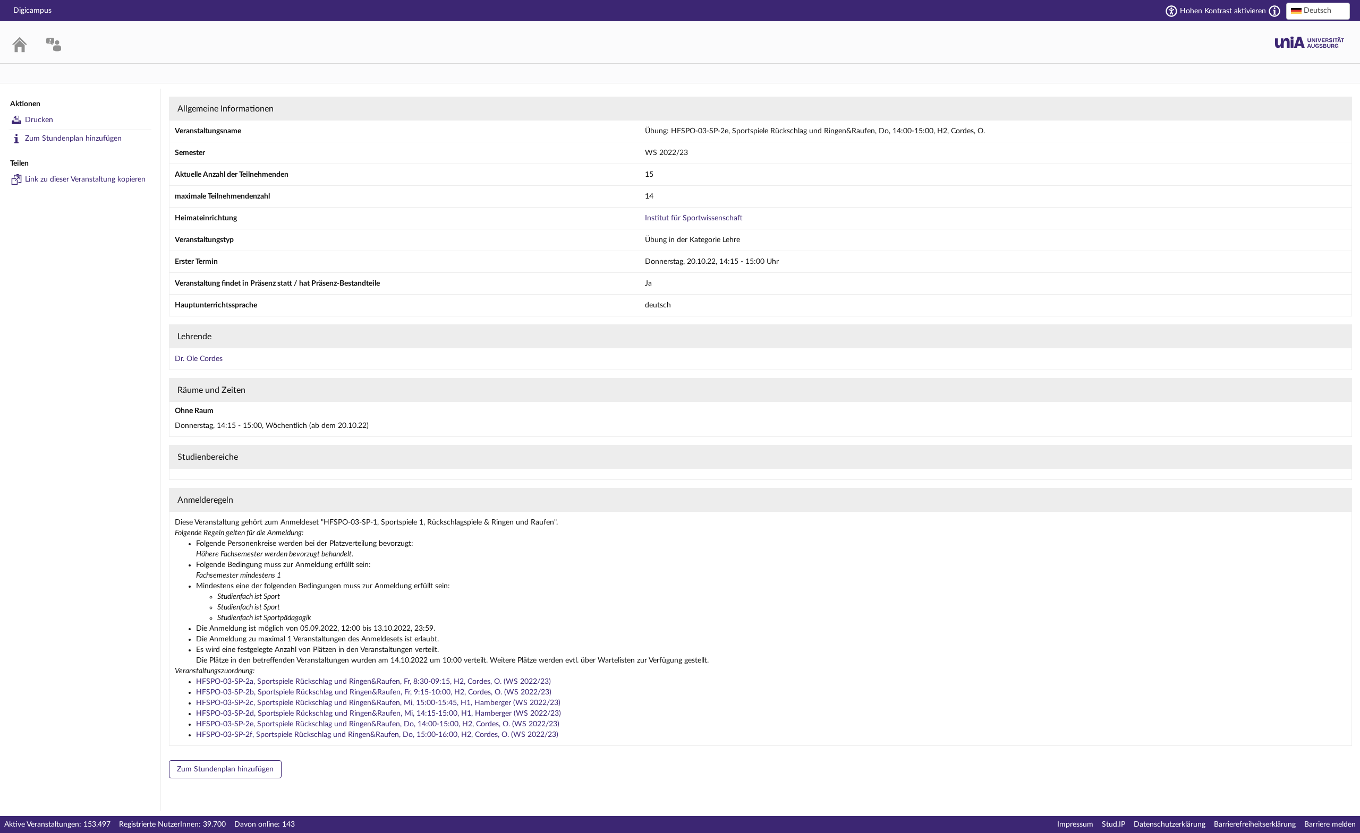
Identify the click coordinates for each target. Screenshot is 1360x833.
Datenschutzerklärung (1169, 824)
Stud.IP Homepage (1309, 42)
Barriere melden (1330, 824)
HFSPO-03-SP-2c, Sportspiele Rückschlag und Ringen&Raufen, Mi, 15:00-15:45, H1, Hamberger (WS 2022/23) (378, 703)
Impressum (1075, 824)
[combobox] (1318, 11)
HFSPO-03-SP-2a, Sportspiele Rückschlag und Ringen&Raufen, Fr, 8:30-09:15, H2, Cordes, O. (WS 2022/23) (373, 681)
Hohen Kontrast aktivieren (1223, 11)
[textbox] (1318, 10)
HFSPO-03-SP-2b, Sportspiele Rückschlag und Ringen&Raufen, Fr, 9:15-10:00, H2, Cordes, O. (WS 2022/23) (373, 692)
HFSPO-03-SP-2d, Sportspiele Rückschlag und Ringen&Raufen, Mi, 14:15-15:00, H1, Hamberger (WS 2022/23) (378, 713)
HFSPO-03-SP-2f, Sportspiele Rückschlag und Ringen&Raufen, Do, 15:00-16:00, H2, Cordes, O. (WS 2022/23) (377, 734)
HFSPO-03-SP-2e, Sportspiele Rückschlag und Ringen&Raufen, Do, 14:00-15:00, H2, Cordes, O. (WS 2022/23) (377, 724)
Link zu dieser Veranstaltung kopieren (85, 179)
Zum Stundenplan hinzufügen (73, 138)
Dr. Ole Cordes (199, 359)
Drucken (39, 120)
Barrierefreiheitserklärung (1255, 824)
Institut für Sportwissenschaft (694, 218)
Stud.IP (1113, 824)
